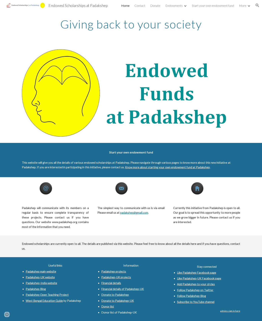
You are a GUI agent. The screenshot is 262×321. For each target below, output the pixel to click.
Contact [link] (139, 5)
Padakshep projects (113, 271)
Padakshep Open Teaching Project (47, 294)
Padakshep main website (41, 271)
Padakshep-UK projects (116, 277)
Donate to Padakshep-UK (117, 300)
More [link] (242, 5)
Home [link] (125, 5)
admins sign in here (230, 310)
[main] (131, 24)
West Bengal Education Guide (44, 300)
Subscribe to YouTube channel (195, 301)
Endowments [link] (174, 5)
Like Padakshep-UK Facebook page (199, 278)
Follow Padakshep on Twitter (195, 290)
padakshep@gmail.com (134, 212)
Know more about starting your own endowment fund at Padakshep (167, 167)
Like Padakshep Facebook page (196, 272)
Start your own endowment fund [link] (213, 5)
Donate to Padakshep (115, 294)
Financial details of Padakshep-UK (122, 289)
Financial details (111, 283)
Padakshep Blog (36, 289)
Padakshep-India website (41, 283)
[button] (257, 5)
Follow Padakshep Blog (191, 296)
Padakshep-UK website (40, 277)
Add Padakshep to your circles (196, 284)
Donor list (107, 306)
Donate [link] (155, 5)
